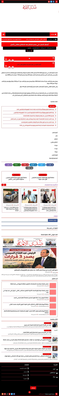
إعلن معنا (25, 375)
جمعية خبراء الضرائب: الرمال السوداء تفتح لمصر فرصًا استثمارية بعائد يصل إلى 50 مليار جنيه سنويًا (27, 348)
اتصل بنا (25, 379)
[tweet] (9, 60)
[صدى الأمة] (29, 7)
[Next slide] (2, 185)
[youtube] (49, 2)
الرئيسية (52, 34)
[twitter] (51, 2)
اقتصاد (29, 48)
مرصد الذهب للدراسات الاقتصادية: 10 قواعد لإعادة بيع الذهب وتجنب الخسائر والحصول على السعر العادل (32, 119)
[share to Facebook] (12, 60)
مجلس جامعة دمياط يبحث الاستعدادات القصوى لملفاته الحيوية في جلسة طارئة (29, 284)
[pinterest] (5, 394)
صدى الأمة (54, 272)
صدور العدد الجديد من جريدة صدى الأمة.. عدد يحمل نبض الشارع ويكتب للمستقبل (36, 270)
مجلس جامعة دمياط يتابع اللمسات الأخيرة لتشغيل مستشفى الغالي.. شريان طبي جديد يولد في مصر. (25, 291)
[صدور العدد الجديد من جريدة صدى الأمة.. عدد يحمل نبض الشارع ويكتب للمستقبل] (29, 253)
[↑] (29, 392)
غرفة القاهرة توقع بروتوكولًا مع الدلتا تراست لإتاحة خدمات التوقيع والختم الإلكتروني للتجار (35, 109)
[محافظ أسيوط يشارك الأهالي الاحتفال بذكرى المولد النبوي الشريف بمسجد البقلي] (53, 306)
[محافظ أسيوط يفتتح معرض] (53, 312)
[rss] (3, 394)
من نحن (25, 372)
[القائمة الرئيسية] (3, 34)
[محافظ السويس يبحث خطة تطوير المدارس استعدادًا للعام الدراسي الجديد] (53, 299)
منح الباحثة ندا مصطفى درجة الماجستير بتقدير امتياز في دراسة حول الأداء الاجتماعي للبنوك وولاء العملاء (28, 357)
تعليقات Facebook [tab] (52, 220)
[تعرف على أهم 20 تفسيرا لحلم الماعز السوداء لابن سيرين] (55, 324)
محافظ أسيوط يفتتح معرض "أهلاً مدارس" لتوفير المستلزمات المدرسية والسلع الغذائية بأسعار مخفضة (26, 312)
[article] (16, 177)
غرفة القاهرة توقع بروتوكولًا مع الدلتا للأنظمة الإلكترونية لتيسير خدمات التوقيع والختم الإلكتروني (34, 112)
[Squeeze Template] (56, 394)
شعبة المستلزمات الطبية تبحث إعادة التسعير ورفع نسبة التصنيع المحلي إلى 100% (37, 125)
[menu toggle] (56, 2)
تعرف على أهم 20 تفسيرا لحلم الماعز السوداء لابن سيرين (37, 325)
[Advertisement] (29, 21)
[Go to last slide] (5, 185)
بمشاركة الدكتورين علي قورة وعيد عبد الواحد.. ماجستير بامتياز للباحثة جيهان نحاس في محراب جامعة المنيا (27, 340)
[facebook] (54, 2)
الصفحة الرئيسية (36, 48)
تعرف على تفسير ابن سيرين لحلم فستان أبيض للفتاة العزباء (37, 332)
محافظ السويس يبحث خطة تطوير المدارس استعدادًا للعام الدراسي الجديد (31, 298)
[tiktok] (7, 394)
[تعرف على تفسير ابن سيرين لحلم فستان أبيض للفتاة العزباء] (55, 332)
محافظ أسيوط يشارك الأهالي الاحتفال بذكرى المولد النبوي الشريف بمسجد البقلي (28, 304)
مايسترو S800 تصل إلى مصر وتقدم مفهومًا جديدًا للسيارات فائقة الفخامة (38, 116)
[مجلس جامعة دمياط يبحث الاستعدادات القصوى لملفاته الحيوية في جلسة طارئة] (53, 285)
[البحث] (2, 2)
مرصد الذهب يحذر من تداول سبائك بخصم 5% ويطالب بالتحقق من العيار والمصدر (37, 122)
